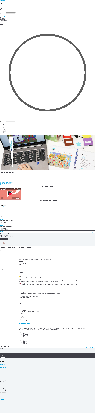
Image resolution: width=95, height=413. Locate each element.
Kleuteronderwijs (5, 125)
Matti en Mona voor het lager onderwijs (28, 175)
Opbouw (1, 269)
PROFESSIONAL (2, 399)
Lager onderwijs (5, 126)
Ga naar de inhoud (2, 0)
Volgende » (93, 232)
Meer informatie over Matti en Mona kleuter (6, 182)
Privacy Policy (1, 406)
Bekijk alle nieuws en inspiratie (88, 347)
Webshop (4, 131)
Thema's (1, 326)
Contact (4, 129)
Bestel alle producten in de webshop (5, 183)
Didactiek (2, 250)
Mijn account (4, 132)
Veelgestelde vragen (3, 374)
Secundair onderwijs (6, 127)
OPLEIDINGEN (2, 401)
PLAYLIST (2, 187)
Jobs (0, 377)
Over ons (4, 130)
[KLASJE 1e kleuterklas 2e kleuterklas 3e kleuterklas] (3, 205)
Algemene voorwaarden (2, 411)
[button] (47, 250)
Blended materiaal (3, 299)
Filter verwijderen (3, 206)
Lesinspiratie (5, 128)
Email (1, 355)
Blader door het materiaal (3, 184)
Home (4, 124)
